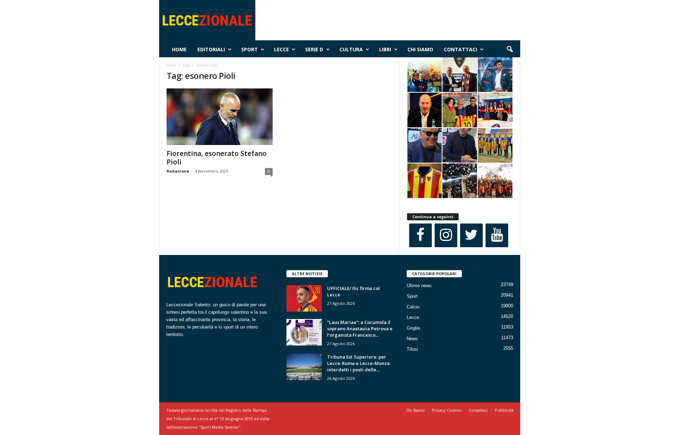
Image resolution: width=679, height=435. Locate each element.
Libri (385, 49)
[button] (509, 49)
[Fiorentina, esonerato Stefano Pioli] (220, 116)
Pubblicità (504, 410)
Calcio (413, 306)
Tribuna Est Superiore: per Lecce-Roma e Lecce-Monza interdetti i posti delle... (358, 363)
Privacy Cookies (447, 410)
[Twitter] (471, 235)
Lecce (281, 49)
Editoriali (211, 49)
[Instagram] (446, 235)
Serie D (314, 49)
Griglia (413, 328)
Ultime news (419, 285)
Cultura (351, 49)
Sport (249, 49)
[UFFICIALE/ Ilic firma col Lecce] (304, 298)
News (412, 338)
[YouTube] (497, 235)
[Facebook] (420, 235)
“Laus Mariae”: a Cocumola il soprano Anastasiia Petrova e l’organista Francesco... (360, 328)
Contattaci (460, 49)
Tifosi (412, 349)
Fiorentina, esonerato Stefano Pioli (217, 158)
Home (179, 49)
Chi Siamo (420, 49)
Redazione (178, 171)
